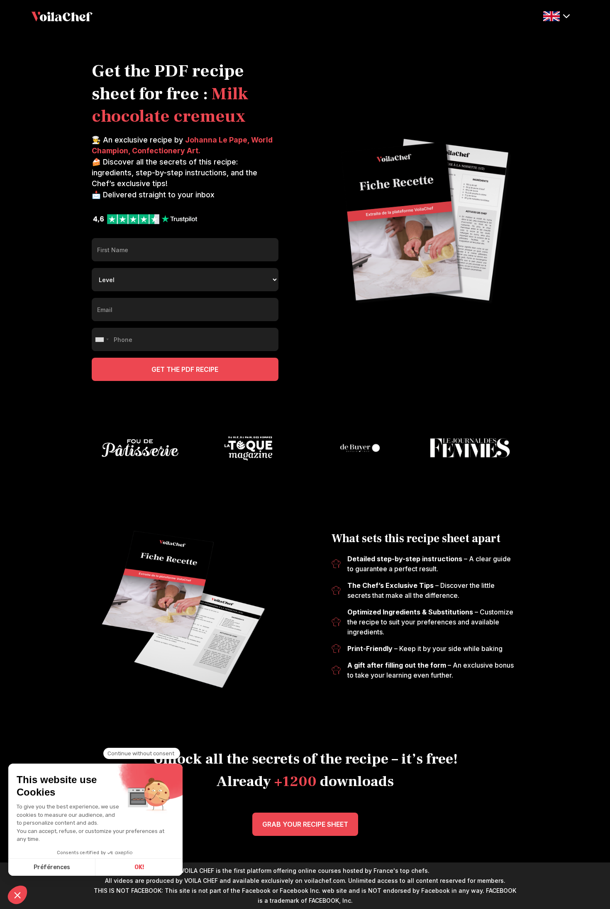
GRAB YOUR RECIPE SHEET (305, 824)
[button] (556, 15)
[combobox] (101, 339)
